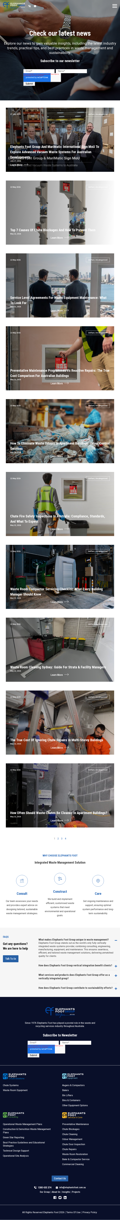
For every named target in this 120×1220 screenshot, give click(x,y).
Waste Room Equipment (15, 1090)
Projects (76, 1192)
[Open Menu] (114, 6)
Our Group (45, 1192)
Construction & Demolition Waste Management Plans (27, 1131)
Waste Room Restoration (75, 1154)
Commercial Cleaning (73, 1164)
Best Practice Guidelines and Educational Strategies (24, 1144)
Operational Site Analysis (16, 1155)
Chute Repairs (69, 1149)
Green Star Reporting (13, 1137)
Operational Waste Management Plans (22, 1124)
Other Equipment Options (75, 1105)
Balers (65, 1090)
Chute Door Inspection (73, 1144)
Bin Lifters (67, 1095)
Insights (66, 1192)
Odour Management (72, 1139)
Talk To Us (10, 958)
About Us (56, 1192)
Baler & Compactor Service (76, 1159)
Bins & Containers (71, 1100)
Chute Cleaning (69, 1134)
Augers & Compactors (73, 1085)
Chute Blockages (70, 1129)
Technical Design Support (16, 1150)
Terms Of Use (73, 1212)
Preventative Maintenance (75, 1124)
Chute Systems (11, 1085)
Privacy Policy (89, 1212)
